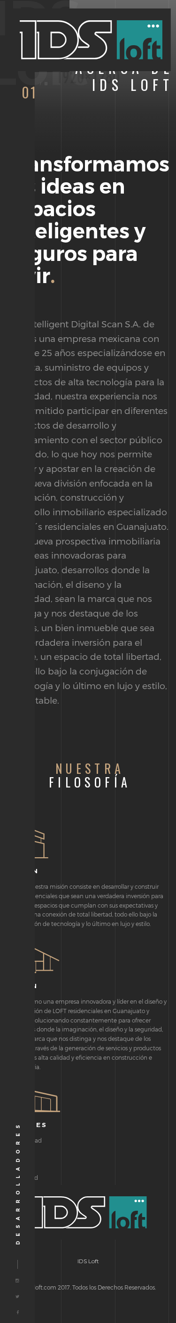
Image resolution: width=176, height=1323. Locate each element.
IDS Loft (88, 1261)
